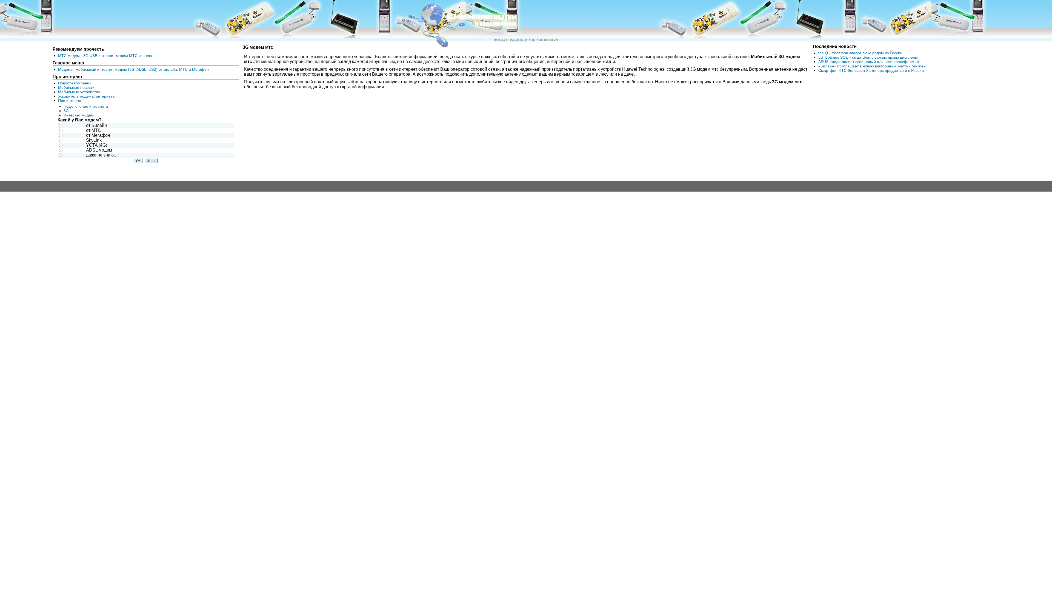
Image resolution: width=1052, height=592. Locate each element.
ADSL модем (99, 150)
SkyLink (94, 140)
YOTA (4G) (96, 145)
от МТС (93, 130)
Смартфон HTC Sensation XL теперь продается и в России (871, 70)
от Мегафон (98, 135)
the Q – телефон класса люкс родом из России (860, 53)
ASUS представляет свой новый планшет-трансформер (868, 61)
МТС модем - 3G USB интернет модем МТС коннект (105, 55)
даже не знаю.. (101, 155)
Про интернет (518, 39)
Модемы (499, 39)
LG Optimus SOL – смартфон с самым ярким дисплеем (868, 57)
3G (533, 39)
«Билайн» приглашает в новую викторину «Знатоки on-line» (872, 66)
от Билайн (96, 125)
